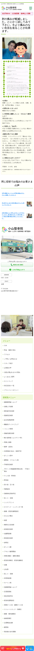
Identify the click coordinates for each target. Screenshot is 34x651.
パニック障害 (8, 429)
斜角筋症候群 (8, 529)
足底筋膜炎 (7, 591)
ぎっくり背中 (8, 455)
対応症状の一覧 (9, 385)
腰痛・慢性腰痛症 (10, 614)
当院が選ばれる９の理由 (12, 372)
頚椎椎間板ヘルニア (10, 587)
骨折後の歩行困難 (10, 631)
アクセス (7, 354)
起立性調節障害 (9, 420)
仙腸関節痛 (7, 533)
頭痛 (5, 565)
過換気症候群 (8, 415)
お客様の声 (7, 368)
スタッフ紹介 (8, 363)
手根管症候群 (8, 464)
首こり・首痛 (8, 498)
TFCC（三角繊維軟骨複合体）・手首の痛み (17, 470)
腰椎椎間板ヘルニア (10, 402)
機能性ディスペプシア (11, 424)
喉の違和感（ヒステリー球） (13, 437)
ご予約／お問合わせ (10, 359)
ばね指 (6, 569)
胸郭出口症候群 (9, 524)
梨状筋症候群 (8, 538)
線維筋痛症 (7, 618)
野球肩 (6, 480)
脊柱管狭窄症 (8, 596)
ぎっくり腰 (7, 547)
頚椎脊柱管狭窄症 (10, 493)
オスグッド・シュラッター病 (13, 507)
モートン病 (7, 582)
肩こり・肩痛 (8, 574)
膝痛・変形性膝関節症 (11, 511)
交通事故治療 (8, 623)
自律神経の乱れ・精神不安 (12, 451)
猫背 (5, 520)
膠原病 (6, 627)
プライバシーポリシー (11, 390)
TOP (5, 345)
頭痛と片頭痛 (8, 406)
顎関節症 (7, 489)
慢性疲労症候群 (9, 411)
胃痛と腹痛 (7, 442)
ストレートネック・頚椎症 (12, 609)
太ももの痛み (8, 516)
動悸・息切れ (8, 446)
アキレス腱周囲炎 (10, 551)
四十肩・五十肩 (9, 484)
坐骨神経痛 (7, 578)
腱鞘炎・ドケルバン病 (11, 460)
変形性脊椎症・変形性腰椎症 (13, 560)
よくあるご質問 (9, 376)
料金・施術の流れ (10, 350)
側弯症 (6, 542)
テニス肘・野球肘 (10, 476)
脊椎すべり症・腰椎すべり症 (13, 605)
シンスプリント (9, 502)
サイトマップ (8, 381)
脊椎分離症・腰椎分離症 (12, 556)
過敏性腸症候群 (9, 433)
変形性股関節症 (9, 600)
